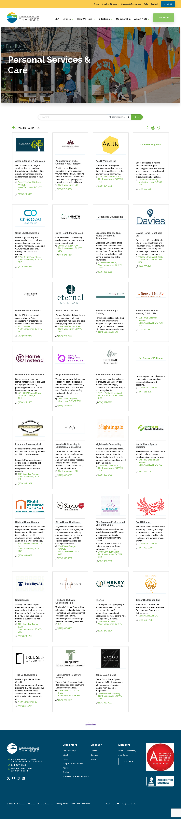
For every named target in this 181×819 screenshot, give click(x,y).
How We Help (85, 19)
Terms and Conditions (80, 804)
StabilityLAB (22, 600)
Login (170, 4)
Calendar (94, 755)
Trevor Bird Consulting (148, 600)
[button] (14, 128)
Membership (123, 19)
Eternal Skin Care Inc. (66, 310)
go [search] (138, 117)
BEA (57, 19)
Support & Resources (131, 4)
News (96, 4)
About (65, 768)
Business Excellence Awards (76, 776)
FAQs (146, 4)
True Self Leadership (26, 675)
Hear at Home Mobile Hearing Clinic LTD (147, 312)
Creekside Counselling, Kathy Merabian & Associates (108, 236)
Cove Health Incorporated (69, 233)
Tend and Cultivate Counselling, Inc (65, 601)
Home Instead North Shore (29, 374)
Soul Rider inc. (143, 522)
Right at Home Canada (27, 522)
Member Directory (110, 4)
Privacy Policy (62, 804)
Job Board (123, 755)
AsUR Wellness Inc (106, 161)
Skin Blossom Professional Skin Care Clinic (110, 523)
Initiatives (104, 19)
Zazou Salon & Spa (106, 675)
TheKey (100, 600)
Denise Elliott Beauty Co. (28, 310)
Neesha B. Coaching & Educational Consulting (68, 445)
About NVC (140, 19)
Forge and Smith (129, 804)
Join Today (164, 18)
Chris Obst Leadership (27, 233)
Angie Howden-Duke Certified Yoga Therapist (68, 162)
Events (67, 19)
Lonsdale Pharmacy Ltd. (28, 444)
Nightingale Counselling (108, 444)
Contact (154, 4)
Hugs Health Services (67, 374)
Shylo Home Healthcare (68, 522)
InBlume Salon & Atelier (108, 374)
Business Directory (127, 751)
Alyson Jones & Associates (30, 161)
